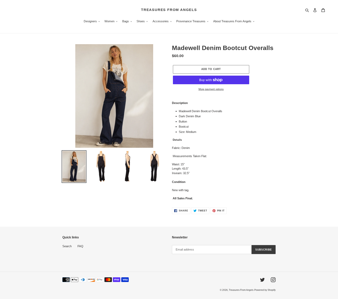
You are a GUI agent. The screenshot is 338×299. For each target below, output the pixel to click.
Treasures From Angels (169, 10)
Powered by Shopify (265, 290)
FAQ (80, 246)
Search (67, 246)
